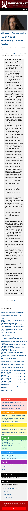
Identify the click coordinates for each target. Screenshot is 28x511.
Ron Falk (6, 491)
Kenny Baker (7, 493)
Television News (8, 412)
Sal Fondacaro (7, 494)
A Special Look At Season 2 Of (10, 421)
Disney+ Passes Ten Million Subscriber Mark (11, 338)
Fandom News (7, 452)
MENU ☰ (24, 10)
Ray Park (6, 490)
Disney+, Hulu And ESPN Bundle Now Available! (12, 340)
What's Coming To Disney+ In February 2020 (11, 324)
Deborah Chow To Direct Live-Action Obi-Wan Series (13, 344)
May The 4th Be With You (7, 455)
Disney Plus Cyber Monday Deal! (9, 337)
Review (14, 471)
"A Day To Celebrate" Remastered (9, 458)
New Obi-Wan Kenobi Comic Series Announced (12, 312)
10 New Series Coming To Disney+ (11, 315)
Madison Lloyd (7, 486)
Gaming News (7, 438)
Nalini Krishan (7, 496)
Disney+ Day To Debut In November (9, 314)
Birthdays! (5, 481)
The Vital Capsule (6, 428)
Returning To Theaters (11, 408)
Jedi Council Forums (9, 475)
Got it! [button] (14, 508)
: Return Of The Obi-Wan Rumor (11, 350)
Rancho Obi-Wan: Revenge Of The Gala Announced (13, 359)
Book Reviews (7, 462)
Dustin (7, 47)
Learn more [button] (20, 505)
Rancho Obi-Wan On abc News (8, 358)
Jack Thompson (8, 497)
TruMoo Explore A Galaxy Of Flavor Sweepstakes (13, 456)
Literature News (7, 425)
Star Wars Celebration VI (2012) (11, 488)
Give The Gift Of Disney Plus (8, 332)
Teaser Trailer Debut (12, 311)
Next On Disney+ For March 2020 (9, 323)
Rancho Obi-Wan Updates (7, 346)
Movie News (6, 399)
